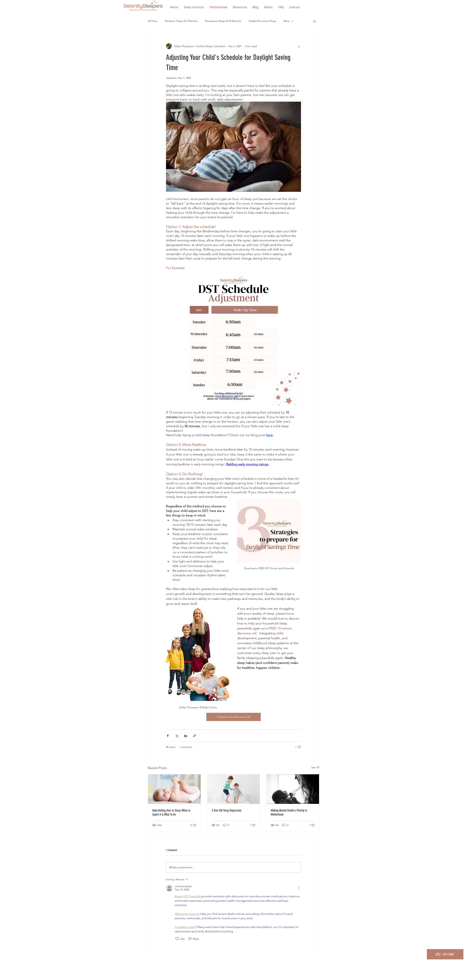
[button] (240, 6)
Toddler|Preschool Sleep (262, 21)
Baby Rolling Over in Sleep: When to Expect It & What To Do (171, 812)
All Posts (152, 21)
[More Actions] (299, 888)
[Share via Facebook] (167, 735)
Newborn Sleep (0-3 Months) (181, 21)
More (286, 21)
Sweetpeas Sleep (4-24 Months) (223, 21)
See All (315, 767)
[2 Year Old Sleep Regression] (233, 789)
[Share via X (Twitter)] (176, 735)
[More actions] (299, 46)
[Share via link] (194, 735)
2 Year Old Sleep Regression (226, 810)
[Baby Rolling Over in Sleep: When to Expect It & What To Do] (174, 789)
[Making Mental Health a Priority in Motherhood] (292, 789)
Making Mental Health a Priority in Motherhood (289, 812)
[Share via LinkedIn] (185, 735)
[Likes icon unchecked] (177, 939)
